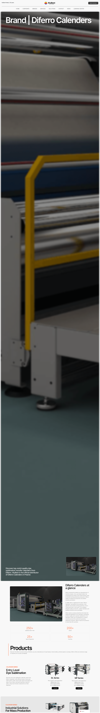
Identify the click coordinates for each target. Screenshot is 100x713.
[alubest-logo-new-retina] (50, 2)
